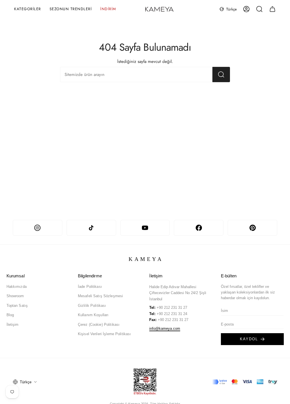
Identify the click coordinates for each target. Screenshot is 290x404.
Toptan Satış (17, 305)
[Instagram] (37, 228)
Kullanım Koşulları (93, 315)
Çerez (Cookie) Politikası (99, 324)
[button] (27, 9)
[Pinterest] (252, 228)
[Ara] (221, 74)
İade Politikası (90, 286)
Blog (10, 315)
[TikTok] (91, 228)
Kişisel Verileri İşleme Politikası (104, 334)
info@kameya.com (164, 328)
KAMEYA (146, 259)
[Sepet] (272, 9)
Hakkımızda (17, 286)
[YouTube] (145, 228)
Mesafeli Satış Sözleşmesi (100, 296)
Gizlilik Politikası (92, 305)
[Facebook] (198, 228)
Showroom (15, 296)
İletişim (13, 324)
